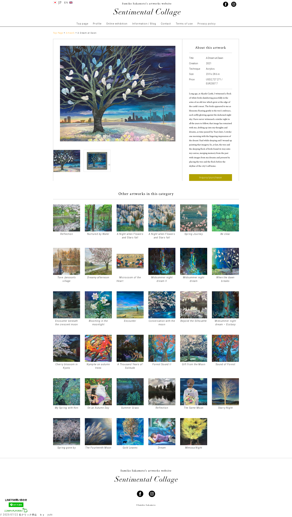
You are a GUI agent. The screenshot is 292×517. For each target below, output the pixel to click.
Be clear (225, 234)
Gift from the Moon (193, 364)
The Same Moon (193, 407)
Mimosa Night (193, 447)
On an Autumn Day (98, 407)
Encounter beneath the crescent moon (66, 323)
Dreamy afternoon (98, 277)
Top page (82, 23)
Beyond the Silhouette (193, 321)
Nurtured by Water (98, 234)
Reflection (66, 234)
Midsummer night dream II (162, 279)
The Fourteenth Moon (98, 447)
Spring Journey (194, 234)
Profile (97, 23)
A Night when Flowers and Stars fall (130, 236)
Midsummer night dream (193, 279)
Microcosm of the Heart (130, 279)
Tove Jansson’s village (66, 279)
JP (57, 3)
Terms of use (184, 23)
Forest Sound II (161, 364)
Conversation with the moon (162, 323)
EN (68, 3)
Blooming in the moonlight (98, 323)
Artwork (70, 33)
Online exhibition (117, 23)
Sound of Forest (225, 364)
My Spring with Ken (66, 407)
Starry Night (225, 407)
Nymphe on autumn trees (98, 366)
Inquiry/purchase (210, 177)
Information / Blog (144, 23)
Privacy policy (207, 23)
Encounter (130, 321)
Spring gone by (66, 447)
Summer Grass (130, 407)
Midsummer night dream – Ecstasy (225, 323)
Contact (166, 23)
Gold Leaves (130, 447)
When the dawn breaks (225, 279)
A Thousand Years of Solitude (130, 366)
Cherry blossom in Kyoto (66, 366)
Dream (162, 447)
